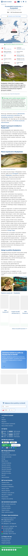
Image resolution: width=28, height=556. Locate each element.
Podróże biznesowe (6, 471)
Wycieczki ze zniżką (6, 473)
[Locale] (15, 1)
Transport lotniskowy (6, 463)
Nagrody (4, 419)
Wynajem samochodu (6, 456)
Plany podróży (5, 496)
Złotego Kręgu (11, 230)
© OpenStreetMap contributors (22, 42)
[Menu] (26, 1)
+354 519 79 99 (7, 521)
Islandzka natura (5, 482)
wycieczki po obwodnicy (13, 115)
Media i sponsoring (6, 506)
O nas (3, 417)
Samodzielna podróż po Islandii (9, 454)
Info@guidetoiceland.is (8, 519)
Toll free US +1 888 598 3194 (10, 526)
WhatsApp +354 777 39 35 (9, 533)
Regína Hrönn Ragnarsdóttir (15, 93)
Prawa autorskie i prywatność (8, 423)
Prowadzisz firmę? (6, 540)
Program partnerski (6, 542)
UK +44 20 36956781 (8, 528)
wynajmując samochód (7, 117)
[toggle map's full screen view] (26, 41)
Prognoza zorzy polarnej (7, 498)
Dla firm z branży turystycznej (8, 504)
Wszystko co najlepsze (7, 494)
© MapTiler (14, 42)
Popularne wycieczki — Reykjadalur (10, 293)
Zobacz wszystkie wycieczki (19, 328)
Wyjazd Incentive (6, 510)
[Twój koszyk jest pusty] (23, 1)
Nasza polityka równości (7, 425)
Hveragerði (15, 173)
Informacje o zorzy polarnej (8, 492)
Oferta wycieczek (6, 452)
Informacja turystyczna (7, 484)
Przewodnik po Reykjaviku (8, 486)
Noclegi (3, 459)
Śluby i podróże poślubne (7, 512)
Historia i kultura (5, 488)
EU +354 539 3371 (7, 530)
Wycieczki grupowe (6, 467)
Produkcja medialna (6, 508)
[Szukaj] (21, 1)
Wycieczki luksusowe (6, 469)
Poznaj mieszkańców (6, 538)
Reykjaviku (9, 175)
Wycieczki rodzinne (6, 465)
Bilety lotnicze (5, 461)
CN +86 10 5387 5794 (8, 531)
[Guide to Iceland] (6, 2)
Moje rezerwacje (5, 477)
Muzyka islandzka (6, 490)
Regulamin (4, 421)
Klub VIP (4, 475)
